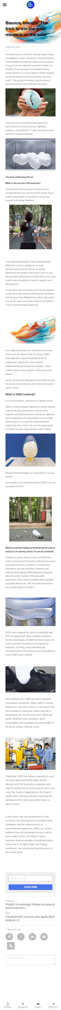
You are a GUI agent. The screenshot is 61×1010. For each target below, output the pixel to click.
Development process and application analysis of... (30, 918)
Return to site (14, 929)
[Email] (44, 936)
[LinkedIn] (32, 936)
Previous (9, 901)
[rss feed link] (11, 946)
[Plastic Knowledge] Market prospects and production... (30, 906)
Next (7, 913)
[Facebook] (9, 936)
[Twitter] (21, 936)
